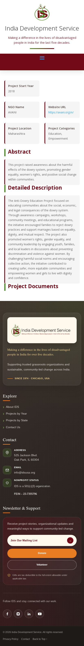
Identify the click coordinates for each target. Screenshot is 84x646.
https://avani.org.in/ (61, 112)
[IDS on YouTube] (39, 613)
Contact (25, 639)
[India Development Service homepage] (42, 330)
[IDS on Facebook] (7, 613)
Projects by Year (16, 413)
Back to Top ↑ (40, 639)
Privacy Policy (10, 639)
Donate (42, 553)
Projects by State (17, 420)
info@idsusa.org (24, 472)
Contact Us (13, 427)
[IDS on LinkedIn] (28, 613)
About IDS (12, 406)
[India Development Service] (42, 12)
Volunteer (42, 564)
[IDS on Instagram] (18, 613)
